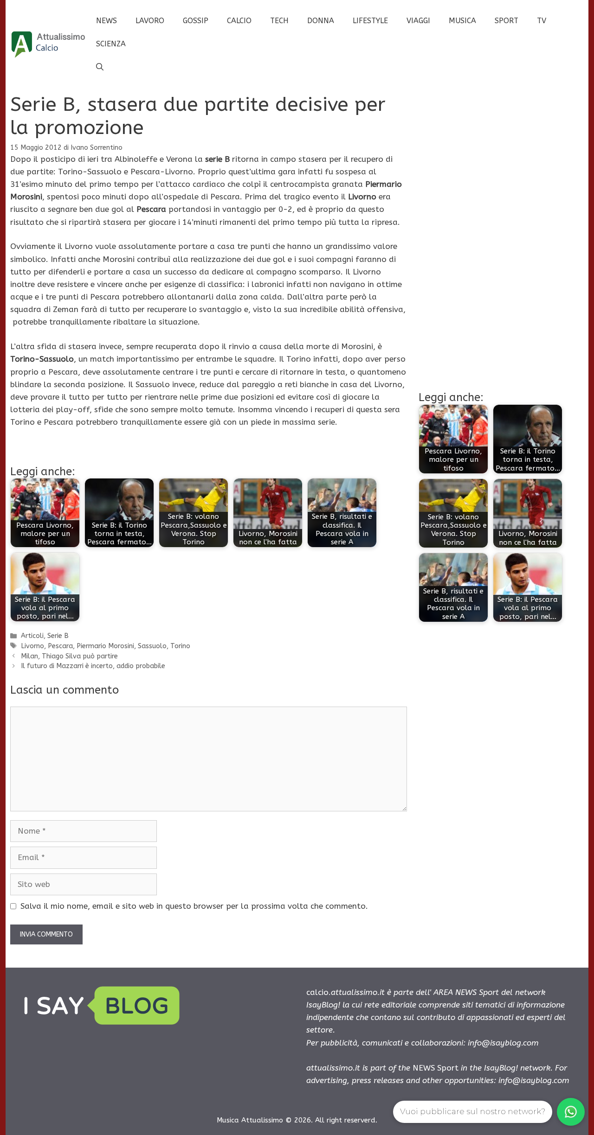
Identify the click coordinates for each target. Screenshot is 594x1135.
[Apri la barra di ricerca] (100, 67)
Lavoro (150, 20)
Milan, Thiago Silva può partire (69, 656)
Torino (180, 646)
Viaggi (418, 20)
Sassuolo (152, 646)
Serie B (58, 636)
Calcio (239, 20)
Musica (462, 20)
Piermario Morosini (105, 646)
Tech (279, 20)
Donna (320, 20)
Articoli (32, 636)
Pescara (60, 646)
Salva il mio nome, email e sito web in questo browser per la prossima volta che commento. (194, 906)
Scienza (111, 43)
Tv (541, 20)
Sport (506, 20)
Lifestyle (370, 20)
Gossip (195, 20)
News (106, 20)
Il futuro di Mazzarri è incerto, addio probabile (93, 666)
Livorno (32, 646)
